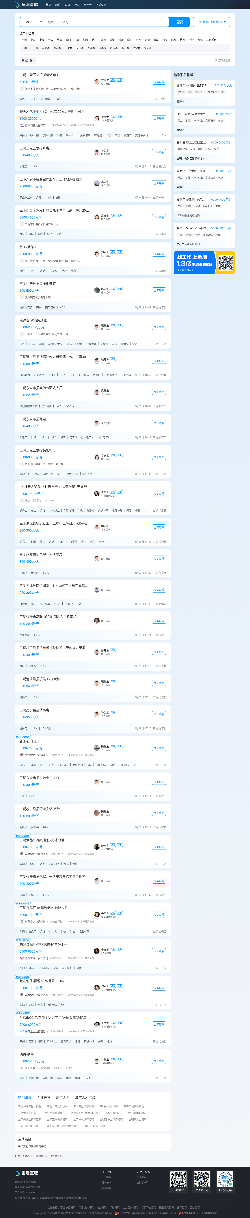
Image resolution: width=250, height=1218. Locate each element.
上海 (41, 39)
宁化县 (68, 48)
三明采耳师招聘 (109, 1106)
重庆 (59, 39)
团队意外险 (142, 1182)
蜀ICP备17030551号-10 (101, 1213)
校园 (76, 4)
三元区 (34, 48)
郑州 (103, 39)
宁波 (191, 39)
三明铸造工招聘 (27, 1113)
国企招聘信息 (166, 1207)
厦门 (68, 39)
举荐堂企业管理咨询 (188, 215)
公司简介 (106, 1177)
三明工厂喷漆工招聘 (94, 1126)
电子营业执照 (188, 1213)
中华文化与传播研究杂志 (32, 1146)
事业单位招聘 (68, 1207)
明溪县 (46, 48)
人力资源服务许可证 (207, 1213)
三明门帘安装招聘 (52, 1113)
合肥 (200, 39)
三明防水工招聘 (138, 1119)
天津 (50, 39)
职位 (57, 4)
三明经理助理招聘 (135, 1113)
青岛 (156, 39)
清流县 (57, 48)
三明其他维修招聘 (83, 1106)
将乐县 (114, 48)
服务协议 (106, 1182)
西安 (164, 39)
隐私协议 (106, 1187)
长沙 (121, 39)
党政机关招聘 (86, 1207)
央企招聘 (101, 1207)
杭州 (182, 39)
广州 (77, 39)
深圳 (85, 39)
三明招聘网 (38, 1155)
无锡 (147, 39)
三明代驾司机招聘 (28, 1126)
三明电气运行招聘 (83, 1119)
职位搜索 (141, 1177)
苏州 (138, 39)
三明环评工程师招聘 (29, 1106)
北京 (33, 39)
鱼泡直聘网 (23, 1155)
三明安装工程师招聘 (29, 1119)
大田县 (80, 48)
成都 (173, 39)
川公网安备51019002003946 (132, 1213)
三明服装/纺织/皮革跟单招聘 (60, 1126)
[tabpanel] (93, 1117)
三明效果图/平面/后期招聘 (83, 1113)
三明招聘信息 (55, 1155)
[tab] (24, 1097)
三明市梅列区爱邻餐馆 (189, 158)
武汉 (112, 39)
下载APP (101, 4)
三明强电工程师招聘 (111, 1119)
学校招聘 (114, 1207)
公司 (67, 4)
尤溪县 (91, 48)
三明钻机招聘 (111, 1113)
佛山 (94, 39)
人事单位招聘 (148, 1207)
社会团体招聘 (130, 1207)
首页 (48, 4)
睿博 (179, 101)
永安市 (148, 48)
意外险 (88, 4)
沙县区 (102, 48)
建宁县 (136, 48)
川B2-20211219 (168, 1213)
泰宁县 (125, 48)
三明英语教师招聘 (134, 1106)
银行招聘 (182, 1207)
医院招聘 (195, 1207)
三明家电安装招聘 (57, 1119)
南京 (129, 39)
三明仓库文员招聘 (57, 1106)
